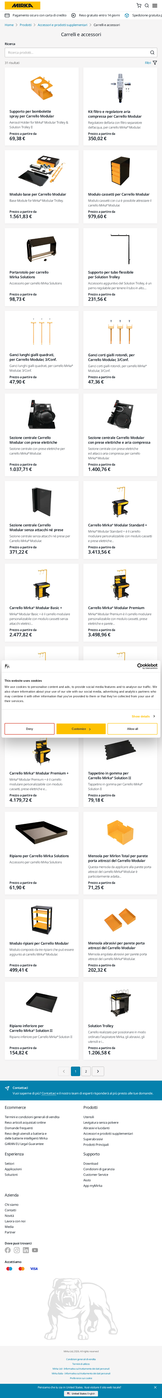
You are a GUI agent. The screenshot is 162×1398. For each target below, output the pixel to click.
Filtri (148, 63)
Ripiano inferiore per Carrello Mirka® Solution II (30, 1028)
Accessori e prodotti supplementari (62, 25)
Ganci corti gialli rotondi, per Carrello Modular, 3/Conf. (111, 357)
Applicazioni (13, 1169)
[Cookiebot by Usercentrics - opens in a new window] (140, 666)
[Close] (155, 1387)
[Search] (146, 5)
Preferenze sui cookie (81, 1378)
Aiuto (87, 1180)
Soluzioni (11, 1174)
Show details (141, 716)
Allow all (132, 728)
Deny (29, 728)
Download (90, 1163)
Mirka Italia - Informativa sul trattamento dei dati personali (81, 1373)
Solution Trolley (100, 1025)
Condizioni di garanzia (98, 1169)
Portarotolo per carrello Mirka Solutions (28, 274)
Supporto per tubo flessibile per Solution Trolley (111, 274)
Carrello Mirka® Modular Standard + (117, 525)
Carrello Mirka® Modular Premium (116, 607)
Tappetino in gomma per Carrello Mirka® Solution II (109, 775)
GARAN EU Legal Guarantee (24, 1144)
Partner (10, 1232)
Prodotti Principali (96, 1144)
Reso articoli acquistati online (25, 1122)
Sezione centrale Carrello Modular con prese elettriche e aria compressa (119, 440)
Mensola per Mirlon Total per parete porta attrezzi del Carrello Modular (118, 858)
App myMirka (92, 1185)
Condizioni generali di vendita (81, 1359)
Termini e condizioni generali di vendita (32, 1117)
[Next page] (98, 1071)
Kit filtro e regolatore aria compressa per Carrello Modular (115, 114)
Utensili (88, 1117)
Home (9, 25)
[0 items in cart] (139, 5)
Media (9, 1227)
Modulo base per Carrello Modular (37, 194)
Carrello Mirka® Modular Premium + (38, 773)
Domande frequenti (19, 1128)
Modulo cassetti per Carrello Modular (119, 194)
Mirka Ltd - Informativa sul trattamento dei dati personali (81, 1368)
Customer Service (95, 1174)
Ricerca (10, 44)
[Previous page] (64, 1071)
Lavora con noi (15, 1221)
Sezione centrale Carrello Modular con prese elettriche (33, 440)
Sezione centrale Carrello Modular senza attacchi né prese (36, 527)
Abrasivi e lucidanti (96, 1128)
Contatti (10, 1210)
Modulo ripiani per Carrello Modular (39, 943)
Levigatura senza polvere (100, 1122)
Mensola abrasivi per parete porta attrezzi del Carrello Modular (116, 945)
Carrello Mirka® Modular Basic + (35, 607)
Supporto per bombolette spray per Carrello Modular (31, 113)
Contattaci (49, 1093)
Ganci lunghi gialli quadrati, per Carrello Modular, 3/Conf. (33, 357)
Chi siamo (12, 1204)
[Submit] (152, 52)
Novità (9, 1215)
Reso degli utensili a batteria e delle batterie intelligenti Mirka (26, 1135)
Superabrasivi (93, 1139)
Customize (79, 728)
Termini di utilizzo (81, 1364)
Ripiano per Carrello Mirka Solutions (39, 855)
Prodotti (25, 25)
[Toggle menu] (154, 5)
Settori (9, 1163)
